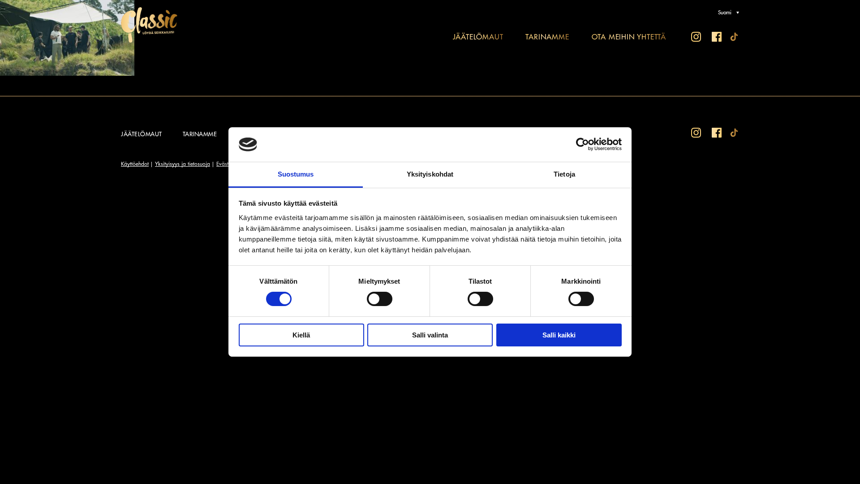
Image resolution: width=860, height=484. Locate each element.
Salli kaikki (559, 335)
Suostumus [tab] (296, 174)
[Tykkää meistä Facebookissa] (717, 37)
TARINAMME (547, 37)
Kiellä (301, 335)
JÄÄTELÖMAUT (478, 37)
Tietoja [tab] (564, 174)
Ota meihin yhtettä (629, 37)
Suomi (724, 12)
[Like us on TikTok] (735, 37)
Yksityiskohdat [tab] (430, 174)
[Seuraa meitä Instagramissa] (696, 37)
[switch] (379, 299)
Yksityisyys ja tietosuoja (182, 164)
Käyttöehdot (135, 164)
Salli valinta (430, 335)
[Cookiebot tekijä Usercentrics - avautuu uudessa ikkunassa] (582, 144)
